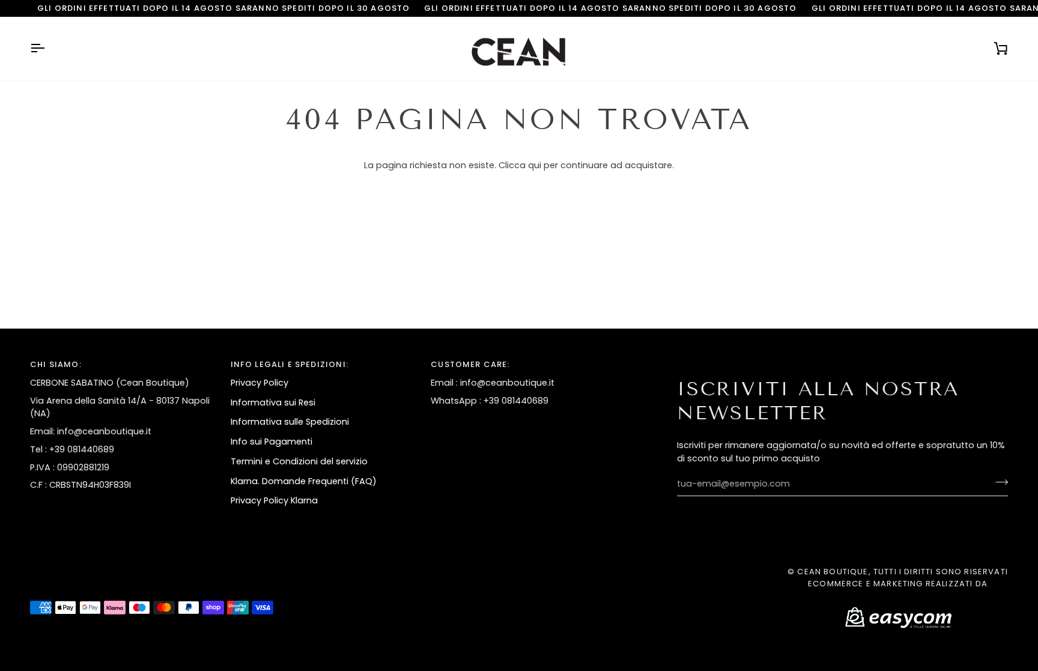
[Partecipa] (998, 482)
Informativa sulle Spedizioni (290, 422)
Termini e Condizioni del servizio (299, 461)
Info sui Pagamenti (271, 442)
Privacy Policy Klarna (274, 500)
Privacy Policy (259, 383)
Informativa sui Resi (273, 402)
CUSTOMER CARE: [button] (470, 364)
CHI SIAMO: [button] (56, 364)
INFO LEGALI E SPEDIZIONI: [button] (289, 364)
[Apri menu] (48, 48)
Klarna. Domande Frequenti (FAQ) (304, 481)
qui (534, 165)
